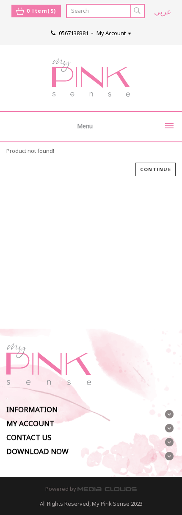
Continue (155, 169)
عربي (162, 11)
